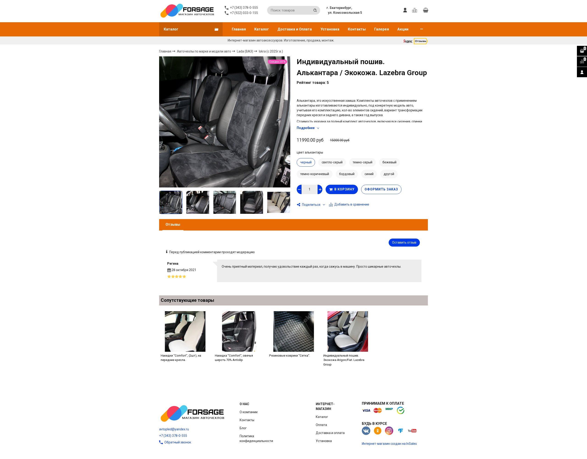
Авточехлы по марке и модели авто (204, 51)
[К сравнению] (415, 10)
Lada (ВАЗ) (245, 51)
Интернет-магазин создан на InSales (389, 443)
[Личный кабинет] (405, 10)
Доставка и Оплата (294, 29)
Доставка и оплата (330, 433)
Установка (330, 29)
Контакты (357, 29)
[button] (162, 202)
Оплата (321, 425)
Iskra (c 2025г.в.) (271, 51)
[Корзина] (425, 10)
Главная (239, 29)
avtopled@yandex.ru (174, 429)
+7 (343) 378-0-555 (173, 435)
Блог (243, 428)
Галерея (381, 29)
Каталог (261, 29)
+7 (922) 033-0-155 (244, 13)
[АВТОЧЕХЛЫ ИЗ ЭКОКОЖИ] (187, 10)
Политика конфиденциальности (256, 438)
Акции (402, 29)
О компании (249, 412)
